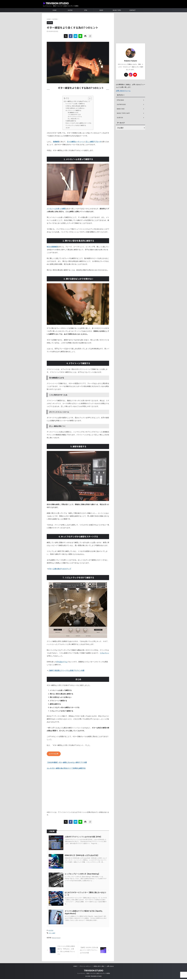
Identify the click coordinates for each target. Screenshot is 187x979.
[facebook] (71, 36)
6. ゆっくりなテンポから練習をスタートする (78, 123)
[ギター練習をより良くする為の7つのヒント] (75, 36)
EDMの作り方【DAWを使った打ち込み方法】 (82, 855)
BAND (101, 10)
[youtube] (135, 75)
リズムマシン (104, 653)
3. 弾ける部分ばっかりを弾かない (75, 108)
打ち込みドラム (61, 662)
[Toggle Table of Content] (89, 98)
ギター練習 (52, 933)
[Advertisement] (78, 790)
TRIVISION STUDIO (93, 970)
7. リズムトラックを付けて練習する (76, 125)
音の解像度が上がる (73, 112)
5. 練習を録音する (71, 121)
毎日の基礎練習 (52, 247)
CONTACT (132, 10)
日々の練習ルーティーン (75, 142)
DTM (85, 10)
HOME (54, 10)
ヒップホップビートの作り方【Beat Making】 (82, 874)
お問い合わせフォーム (123, 91)
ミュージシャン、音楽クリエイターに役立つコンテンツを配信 (93, 973)
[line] (80, 36)
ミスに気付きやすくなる (74, 114)
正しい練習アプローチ (93, 142)
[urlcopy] (90, 36)
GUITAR (70, 10)
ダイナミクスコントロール (75, 116)
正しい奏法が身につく (73, 118)
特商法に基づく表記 (99, 966)
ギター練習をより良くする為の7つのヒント (77, 101)
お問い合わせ (110, 966)
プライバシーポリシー (85, 966)
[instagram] (130, 75)
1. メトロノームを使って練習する (75, 103)
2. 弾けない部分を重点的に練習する (76, 106)
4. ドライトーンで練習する (73, 110)
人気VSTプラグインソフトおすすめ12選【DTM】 (83, 837)
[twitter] (66, 36)
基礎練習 (56, 142)
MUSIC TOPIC (117, 10)
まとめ (68, 127)
